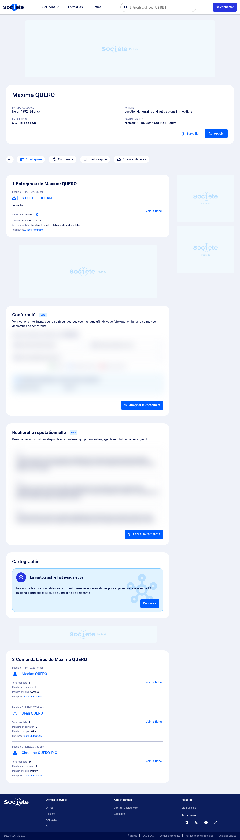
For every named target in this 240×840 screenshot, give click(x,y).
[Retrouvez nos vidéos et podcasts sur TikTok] (215, 822)
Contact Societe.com (126, 807)
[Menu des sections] (10, 159)
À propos (132, 835)
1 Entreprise (34, 159)
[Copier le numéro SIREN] (37, 215)
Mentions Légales (227, 835)
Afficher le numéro (33, 230)
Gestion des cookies (170, 835)
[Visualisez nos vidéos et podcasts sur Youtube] (205, 822)
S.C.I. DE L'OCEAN (24, 123)
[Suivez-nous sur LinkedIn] (186, 822)
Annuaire (51, 819)
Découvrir (149, 603)
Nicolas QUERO (135, 123)
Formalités (75, 7)
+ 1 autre (170, 123)
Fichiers (50, 813)
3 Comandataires (134, 159)
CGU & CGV (148, 835)
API (48, 825)
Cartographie (98, 159)
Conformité (65, 159)
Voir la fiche (154, 211)
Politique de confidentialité (199, 835)
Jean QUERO (155, 123)
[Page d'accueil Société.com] (13, 7)
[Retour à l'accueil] (16, 802)
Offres (97, 7)
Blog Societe (189, 807)
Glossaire (119, 813)
